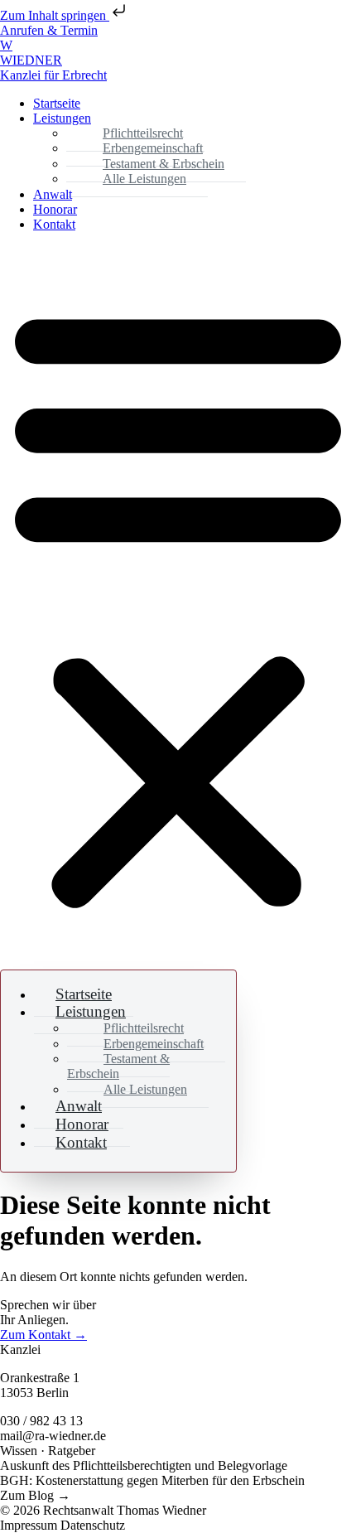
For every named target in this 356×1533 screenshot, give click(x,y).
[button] (178, 605)
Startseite (56, 103)
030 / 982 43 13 (41, 1421)
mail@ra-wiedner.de (53, 1436)
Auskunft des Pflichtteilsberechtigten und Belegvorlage (143, 1465)
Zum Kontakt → (43, 1334)
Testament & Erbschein (118, 1066)
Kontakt (54, 224)
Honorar (55, 209)
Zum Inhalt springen (54, 15)
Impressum (30, 1525)
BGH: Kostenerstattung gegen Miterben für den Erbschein (152, 1480)
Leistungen (62, 118)
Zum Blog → (35, 1495)
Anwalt (52, 194)
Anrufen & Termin (49, 30)
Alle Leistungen (144, 179)
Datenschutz (92, 1525)
